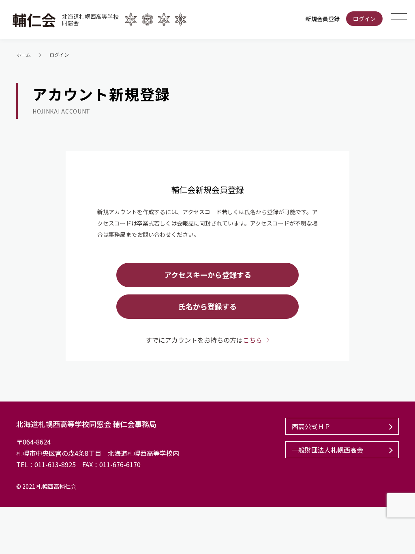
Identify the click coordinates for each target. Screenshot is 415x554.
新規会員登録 (323, 19)
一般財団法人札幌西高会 (327, 450)
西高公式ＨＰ (311, 426)
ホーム (23, 54)
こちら (252, 340)
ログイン (364, 19)
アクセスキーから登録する (207, 274)
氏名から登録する (207, 306)
